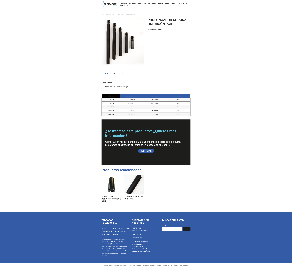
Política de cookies (167, 265)
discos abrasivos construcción (110, 239)
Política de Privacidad (155, 265)
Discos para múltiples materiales (117, 246)
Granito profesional (107, 248)
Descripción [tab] (105, 74)
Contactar (146, 151)
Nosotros (123, 3)
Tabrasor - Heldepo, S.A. (110, 228)
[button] (141, 20)
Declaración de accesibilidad (180, 265)
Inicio (103, 14)
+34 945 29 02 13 (143, 230)
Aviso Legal (145, 265)
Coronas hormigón (110, 14)
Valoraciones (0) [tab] (118, 74)
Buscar (164, 226)
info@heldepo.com (137, 237)
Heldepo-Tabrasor (108, 265)
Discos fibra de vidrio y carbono (115, 251)
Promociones (182, 3)
